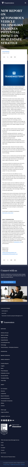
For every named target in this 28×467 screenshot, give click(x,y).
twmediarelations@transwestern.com (10, 254)
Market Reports (5, 355)
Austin (2, 442)
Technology (3, 344)
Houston (2, 450)
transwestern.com (17, 242)
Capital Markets (4, 340)
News (2, 368)
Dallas (2, 445)
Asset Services (4, 337)
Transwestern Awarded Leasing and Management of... (12, 315)
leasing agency (5, 310)
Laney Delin (4, 313)
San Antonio (3, 452)
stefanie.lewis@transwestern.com (9, 252)
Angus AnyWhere (5, 412)
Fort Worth (3, 447)
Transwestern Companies (6, 400)
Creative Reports (4, 363)
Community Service (5, 398)
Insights (2, 365)
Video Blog (3, 380)
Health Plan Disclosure (15, 464)
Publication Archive (5, 373)
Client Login (3, 409)
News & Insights (5, 359)
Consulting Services (5, 342)
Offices (2, 403)
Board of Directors (5, 395)
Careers (3, 405)
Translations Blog (5, 378)
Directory (3, 391)
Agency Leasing (4, 335)
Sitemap (23, 464)
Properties (4, 351)
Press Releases (5, 51)
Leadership (3, 393)
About (2, 384)
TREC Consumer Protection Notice (8, 456)
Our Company (4, 388)
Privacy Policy (6, 464)
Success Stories (4, 375)
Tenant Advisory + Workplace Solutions (9, 347)
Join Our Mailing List (8, 282)
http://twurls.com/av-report (7, 212)
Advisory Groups (4, 332)
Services (3, 328)
